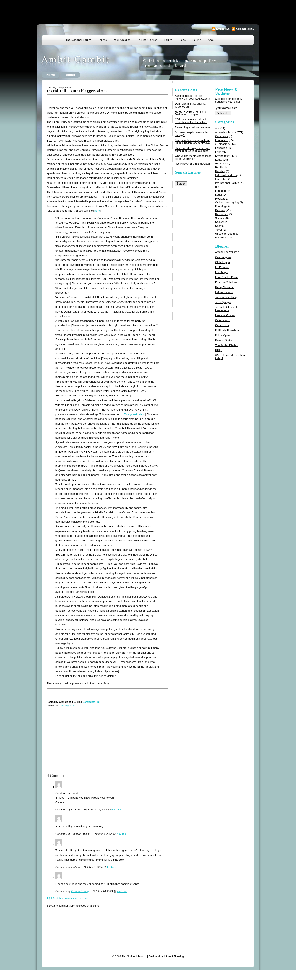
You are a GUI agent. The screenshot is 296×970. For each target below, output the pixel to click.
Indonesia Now (224, 292)
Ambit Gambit (82, 63)
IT (216, 187)
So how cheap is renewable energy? (191, 134)
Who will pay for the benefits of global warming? (193, 157)
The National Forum (78, 40)
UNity (218, 350)
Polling (197, 40)
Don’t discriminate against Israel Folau (190, 105)
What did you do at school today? (230, 357)
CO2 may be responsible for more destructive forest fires (191, 121)
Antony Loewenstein (227, 252)
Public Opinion (224, 335)
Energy (219, 151)
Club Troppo (222, 262)
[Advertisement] (148, 12)
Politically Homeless (227, 330)
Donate (102, 40)
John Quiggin (223, 302)
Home (50, 74)
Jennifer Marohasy (226, 297)
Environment (222, 155)
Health (219, 167)
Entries (223, 28)
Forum (168, 40)
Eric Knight (221, 272)
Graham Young (80, 891)
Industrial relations (226, 175)
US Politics (221, 237)
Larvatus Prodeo (225, 315)
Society (219, 222)
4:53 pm (111, 867)
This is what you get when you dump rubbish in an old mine (192, 150)
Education (221, 148)
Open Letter (222, 325)
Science (220, 218)
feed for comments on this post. (68, 898)
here (97, 210)
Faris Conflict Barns (226, 277)
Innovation (221, 179)
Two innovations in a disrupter (192, 163)
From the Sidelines (226, 282)
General (220, 163)
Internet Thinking (174, 956)
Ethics (218, 159)
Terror (218, 229)
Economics (221, 140)
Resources (221, 214)
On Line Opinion (147, 40)
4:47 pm (121, 833)
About (211, 40)
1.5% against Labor (133, 414)
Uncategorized (67, 705)
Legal (218, 194)
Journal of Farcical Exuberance (226, 309)
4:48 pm (122, 891)
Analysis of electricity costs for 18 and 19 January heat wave (192, 142)
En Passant (222, 267)
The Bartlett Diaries (226, 345)
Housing (220, 171)
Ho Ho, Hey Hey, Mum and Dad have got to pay (190, 113)
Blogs (182, 40)
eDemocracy (222, 144)
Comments (245, 28)
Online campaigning (227, 202)
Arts (217, 128)
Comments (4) (91, 702)
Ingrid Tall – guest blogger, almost (78, 91)
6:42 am (116, 809)
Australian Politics (225, 132)
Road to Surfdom (225, 340)
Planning (220, 206)
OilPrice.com (222, 320)
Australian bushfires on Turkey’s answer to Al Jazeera (192, 97)
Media (219, 198)
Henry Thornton (224, 287)
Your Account (121, 40)
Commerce (221, 136)
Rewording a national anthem (192, 127)
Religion (220, 210)
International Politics (227, 183)
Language (221, 190)
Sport (218, 225)
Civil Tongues (223, 257)
